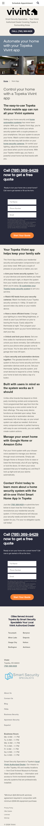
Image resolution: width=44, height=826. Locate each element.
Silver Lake (12, 637)
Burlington (12, 647)
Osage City (12, 642)
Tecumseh (12, 633)
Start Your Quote (22, 235)
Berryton (26, 633)
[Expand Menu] (25, 16)
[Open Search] (38, 3)
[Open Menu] (3, 3)
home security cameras (14, 143)
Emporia (26, 637)
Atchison (26, 647)
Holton (25, 642)
